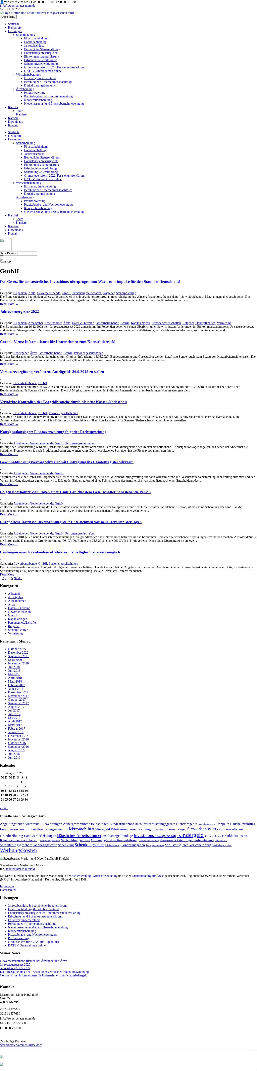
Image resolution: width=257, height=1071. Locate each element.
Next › (18, 578)
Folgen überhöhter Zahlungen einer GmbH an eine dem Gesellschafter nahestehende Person (75, 492)
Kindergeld (190, 835)
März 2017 (15, 725)
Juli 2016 (14, 754)
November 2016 (18, 739)
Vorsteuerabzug (200, 845)
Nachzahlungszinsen (75, 840)
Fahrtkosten (119, 829)
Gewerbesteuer (201, 828)
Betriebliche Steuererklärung (42, 49)
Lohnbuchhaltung (35, 42)
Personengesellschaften (87, 293)
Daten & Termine (83, 323)
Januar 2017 (15, 732)
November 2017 (18, 696)
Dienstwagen (185, 824)
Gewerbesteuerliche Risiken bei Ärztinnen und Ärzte (33, 961)
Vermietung (224, 323)
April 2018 (15, 678)
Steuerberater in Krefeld (19, 869)
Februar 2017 (16, 728)
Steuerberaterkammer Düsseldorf (21, 1045)
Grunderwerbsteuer (231, 829)
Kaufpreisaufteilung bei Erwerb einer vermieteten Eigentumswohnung (44, 971)
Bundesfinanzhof (121, 824)
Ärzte (31, 293)
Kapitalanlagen (140, 323)
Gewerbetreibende (48, 293)
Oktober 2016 (17, 743)
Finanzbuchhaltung (36, 38)
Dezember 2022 (18, 652)
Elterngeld (102, 829)
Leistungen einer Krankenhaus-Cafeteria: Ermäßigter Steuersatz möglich (60, 552)
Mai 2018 (14, 674)
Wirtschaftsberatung (28, 74)
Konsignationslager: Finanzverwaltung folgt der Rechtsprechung (53, 432)
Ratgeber (108, 293)
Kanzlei (13, 107)
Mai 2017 (14, 717)
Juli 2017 (14, 710)
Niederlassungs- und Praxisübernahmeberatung (54, 103)
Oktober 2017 (17, 699)
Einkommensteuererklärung (41, 56)
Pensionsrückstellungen (177, 840)
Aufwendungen (51, 824)
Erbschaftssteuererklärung (40, 60)
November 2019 (18, 663)
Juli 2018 (14, 667)
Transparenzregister (155, 845)
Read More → (9, 304)
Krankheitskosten (234, 836)
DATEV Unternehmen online (43, 71)
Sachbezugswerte (45, 845)
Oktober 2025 (17, 649)
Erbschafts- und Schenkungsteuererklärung (35, 916)
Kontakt (13, 125)
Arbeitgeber (35, 323)
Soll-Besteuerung (113, 845)
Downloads (15, 121)
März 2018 (15, 681)
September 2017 (18, 703)
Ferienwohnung (139, 829)
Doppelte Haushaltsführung (236, 824)
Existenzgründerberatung (40, 78)
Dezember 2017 (18, 692)
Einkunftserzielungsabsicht (46, 829)
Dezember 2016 (18, 735)
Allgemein (20, 293)
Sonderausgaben (133, 845)
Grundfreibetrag (11, 836)
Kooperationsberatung (38, 100)
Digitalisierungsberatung (39, 85)
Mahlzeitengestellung (50, 840)
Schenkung (66, 845)
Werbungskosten (18, 850)
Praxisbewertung (34, 92)
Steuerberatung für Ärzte (148, 875)
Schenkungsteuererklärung (41, 63)
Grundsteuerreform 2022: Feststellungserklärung (54, 67)
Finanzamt (159, 829)
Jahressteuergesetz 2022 (19, 311)
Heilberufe (14, 27)
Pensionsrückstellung (149, 840)
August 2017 (16, 707)
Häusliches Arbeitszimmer (79, 835)
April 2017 (15, 721)
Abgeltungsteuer (12, 824)
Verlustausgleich (177, 845)
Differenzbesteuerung (205, 824)
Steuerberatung (25, 34)
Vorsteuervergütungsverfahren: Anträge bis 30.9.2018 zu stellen (52, 372)
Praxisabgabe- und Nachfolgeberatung (48, 96)
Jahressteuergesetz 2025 (15, 964)
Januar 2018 (15, 688)
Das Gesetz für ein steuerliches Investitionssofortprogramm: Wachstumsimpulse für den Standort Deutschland (90, 281)
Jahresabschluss (34, 45)
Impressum (7, 886)
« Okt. (4, 808)
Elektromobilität (80, 829)
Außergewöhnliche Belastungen (86, 824)
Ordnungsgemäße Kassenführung (115, 840)
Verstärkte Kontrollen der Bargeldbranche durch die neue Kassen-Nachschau (63, 402)
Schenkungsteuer (89, 844)
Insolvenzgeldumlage (117, 836)
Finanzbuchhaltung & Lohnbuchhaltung (33, 909)
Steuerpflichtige (126, 293)
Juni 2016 (14, 757)
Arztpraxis (32, 824)
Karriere (21, 114)
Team (19, 110)
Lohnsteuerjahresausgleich (41, 53)
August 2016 (16, 750)
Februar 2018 (16, 685)
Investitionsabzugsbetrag (155, 835)
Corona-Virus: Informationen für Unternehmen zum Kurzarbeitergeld (57, 342)
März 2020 (15, 659)
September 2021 (18, 656)
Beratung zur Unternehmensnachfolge (48, 81)
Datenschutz (8, 890)
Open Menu (8, 16)
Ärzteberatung (25, 89)
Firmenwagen (177, 829)
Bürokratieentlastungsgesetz (155, 824)
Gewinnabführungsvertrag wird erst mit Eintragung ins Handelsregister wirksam (67, 462)
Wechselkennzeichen (222, 845)
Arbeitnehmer (53, 323)
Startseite (13, 24)
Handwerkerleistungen (40, 836)
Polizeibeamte (204, 840)
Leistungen (15, 31)
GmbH (66, 293)
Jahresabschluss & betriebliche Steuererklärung (37, 905)
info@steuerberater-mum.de (17, 5)
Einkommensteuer (13, 829)
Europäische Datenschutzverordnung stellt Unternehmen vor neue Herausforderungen (71, 522)
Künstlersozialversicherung (19, 840)
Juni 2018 (14, 670)
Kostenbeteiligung (212, 836)
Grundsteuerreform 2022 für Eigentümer (33, 941)
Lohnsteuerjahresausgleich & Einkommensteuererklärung (44, 912)
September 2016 (18, 746)
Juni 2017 (14, 714)
